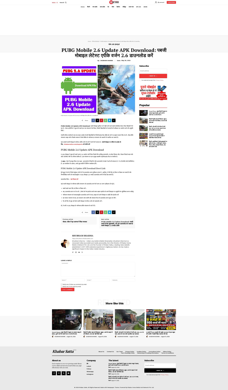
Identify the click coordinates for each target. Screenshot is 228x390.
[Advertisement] (114, 22)
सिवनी (109, 367)
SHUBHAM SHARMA (106, 60)
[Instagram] (76, 252)
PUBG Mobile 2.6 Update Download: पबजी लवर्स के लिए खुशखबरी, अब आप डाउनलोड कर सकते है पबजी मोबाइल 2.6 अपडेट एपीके (117, 224)
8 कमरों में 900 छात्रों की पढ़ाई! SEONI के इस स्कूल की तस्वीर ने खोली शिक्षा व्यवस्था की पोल (156, 135)
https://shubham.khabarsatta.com (82, 238)
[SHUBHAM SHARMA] (65, 243)
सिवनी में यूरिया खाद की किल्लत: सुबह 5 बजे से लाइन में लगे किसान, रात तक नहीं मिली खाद (158, 120)
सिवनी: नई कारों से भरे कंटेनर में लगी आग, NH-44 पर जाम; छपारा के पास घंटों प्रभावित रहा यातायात (157, 128)
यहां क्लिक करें (74, 179)
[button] (63, 2)
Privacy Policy (159, 80)
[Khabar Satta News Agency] (114, 2)
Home (89, 41)
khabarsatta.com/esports (73, 144)
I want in (152, 76)
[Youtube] (68, 373)
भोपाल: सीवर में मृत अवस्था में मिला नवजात (75, 222)
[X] (97, 120)
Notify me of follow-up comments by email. (75, 284)
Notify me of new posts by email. (72, 286)
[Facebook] (93, 120)
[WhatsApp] (105, 120)
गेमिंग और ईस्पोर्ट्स (95, 41)
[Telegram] (109, 120)
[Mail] (79, 252)
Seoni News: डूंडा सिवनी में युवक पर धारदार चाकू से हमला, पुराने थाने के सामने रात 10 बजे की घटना (158, 113)
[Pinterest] (101, 120)
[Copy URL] (114, 120)
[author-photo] (53, 337)
